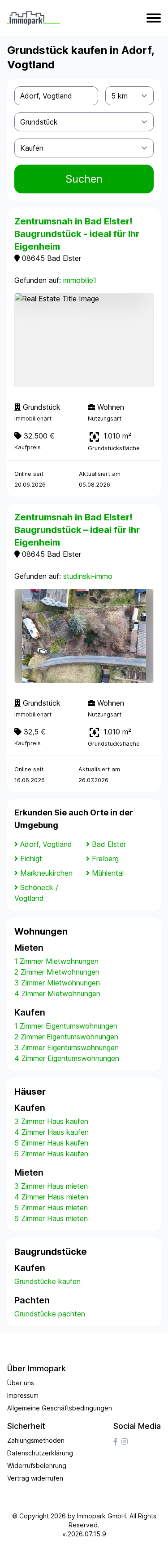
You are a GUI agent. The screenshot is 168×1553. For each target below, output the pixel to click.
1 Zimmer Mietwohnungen (56, 961)
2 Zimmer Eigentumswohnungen (66, 1036)
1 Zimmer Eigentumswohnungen (65, 1025)
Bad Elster (109, 844)
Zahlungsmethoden (36, 1440)
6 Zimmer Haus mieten (51, 1218)
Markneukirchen (46, 872)
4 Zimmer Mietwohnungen (57, 993)
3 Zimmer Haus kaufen (51, 1121)
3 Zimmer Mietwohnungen (57, 982)
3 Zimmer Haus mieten (51, 1186)
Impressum (23, 1395)
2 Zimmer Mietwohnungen (56, 971)
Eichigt (31, 858)
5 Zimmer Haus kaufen (51, 1142)
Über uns (20, 1383)
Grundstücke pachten (49, 1313)
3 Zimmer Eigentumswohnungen (66, 1047)
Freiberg (105, 858)
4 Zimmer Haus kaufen (51, 1132)
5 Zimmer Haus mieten (51, 1207)
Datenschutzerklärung (40, 1453)
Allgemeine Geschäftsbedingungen (59, 1408)
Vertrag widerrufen (35, 1478)
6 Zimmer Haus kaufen (51, 1153)
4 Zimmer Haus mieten (51, 1196)
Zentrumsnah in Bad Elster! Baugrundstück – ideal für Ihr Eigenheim (77, 530)
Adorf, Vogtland (46, 844)
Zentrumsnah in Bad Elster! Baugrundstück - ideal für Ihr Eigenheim (76, 234)
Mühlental (108, 872)
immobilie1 (79, 280)
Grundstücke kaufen (47, 1281)
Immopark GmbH (101, 1516)
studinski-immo (87, 576)
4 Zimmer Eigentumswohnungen (66, 1058)
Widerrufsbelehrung (36, 1465)
